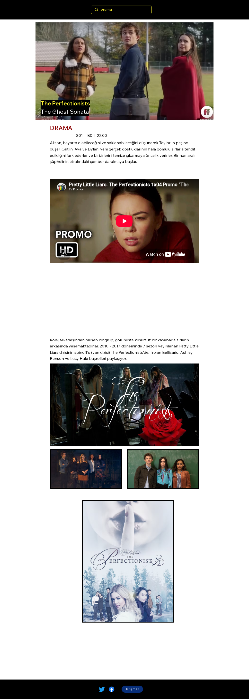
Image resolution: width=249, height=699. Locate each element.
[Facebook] (111, 689)
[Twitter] (102, 689)
